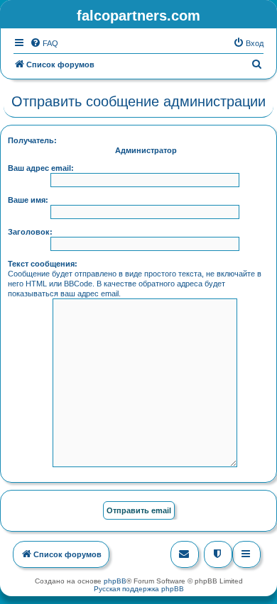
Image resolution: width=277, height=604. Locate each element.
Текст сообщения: (42, 263)
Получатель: (32, 140)
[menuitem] (44, 43)
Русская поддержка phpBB (139, 589)
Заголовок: (30, 232)
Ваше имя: (28, 200)
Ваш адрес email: (41, 168)
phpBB (115, 581)
